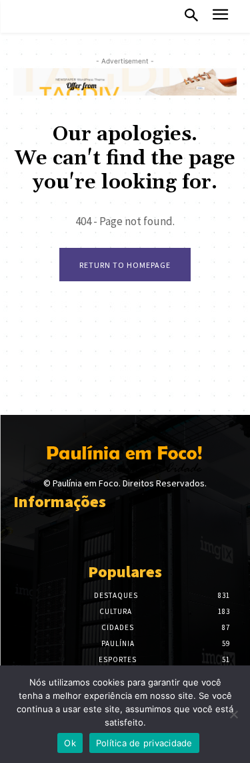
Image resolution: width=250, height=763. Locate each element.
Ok (70, 743)
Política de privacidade (144, 743)
